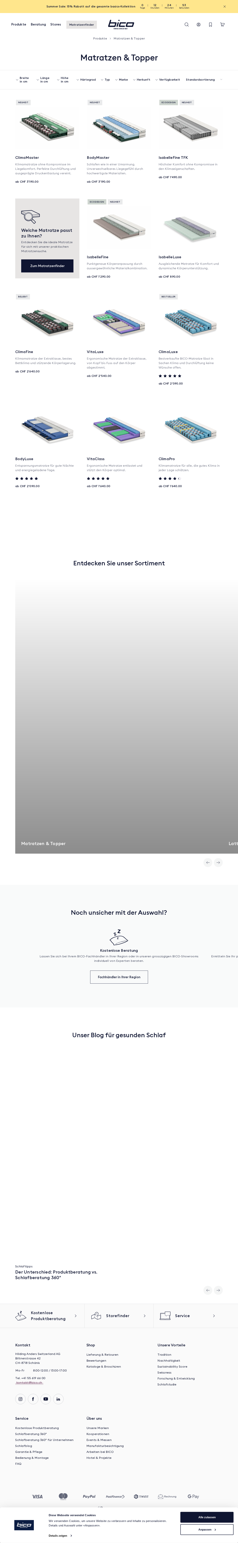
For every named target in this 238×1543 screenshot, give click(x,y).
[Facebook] (33, 1399)
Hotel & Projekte (99, 1457)
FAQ (18, 1463)
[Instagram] (20, 1399)
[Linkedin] (58, 1399)
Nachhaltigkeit (168, 1360)
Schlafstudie (166, 1384)
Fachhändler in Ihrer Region (119, 977)
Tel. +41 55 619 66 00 (30, 1378)
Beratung (38, 24)
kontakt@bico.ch (29, 1382)
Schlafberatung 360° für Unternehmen (44, 1440)
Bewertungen (96, 1360)
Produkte (18, 24)
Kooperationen (97, 1434)
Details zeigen (58, 1535)
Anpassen (204, 1529)
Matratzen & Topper (129, 38)
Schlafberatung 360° (31, 1434)
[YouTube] (46, 1399)
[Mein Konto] (198, 24)
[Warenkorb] (222, 24)
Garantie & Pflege (28, 1451)
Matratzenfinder (81, 24)
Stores (55, 24)
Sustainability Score (172, 1366)
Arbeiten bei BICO (100, 1451)
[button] (186, 24)
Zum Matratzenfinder (47, 266)
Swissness (164, 1372)
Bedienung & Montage (32, 1457)
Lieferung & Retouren (102, 1354)
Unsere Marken (97, 1428)
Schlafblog (23, 1445)
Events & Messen (99, 1440)
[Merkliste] (210, 24)
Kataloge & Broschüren (103, 1366)
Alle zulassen (207, 1517)
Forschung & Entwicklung (176, 1378)
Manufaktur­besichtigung (105, 1445)
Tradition (164, 1354)
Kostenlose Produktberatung (37, 1428)
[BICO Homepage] (121, 24)
